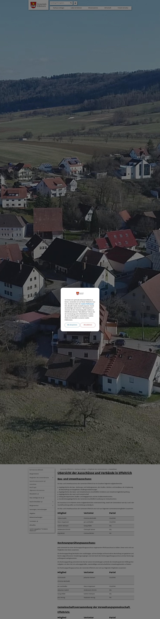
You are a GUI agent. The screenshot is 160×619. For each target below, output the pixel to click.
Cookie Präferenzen (87, 304)
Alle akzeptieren (72, 325)
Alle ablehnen (88, 325)
